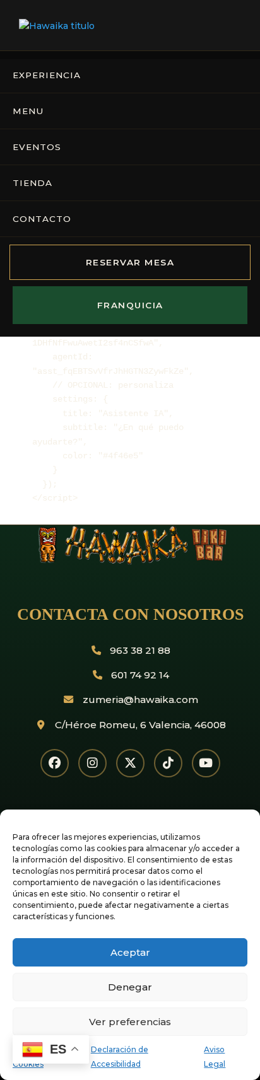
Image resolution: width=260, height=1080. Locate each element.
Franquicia (130, 305)
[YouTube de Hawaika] (206, 763)
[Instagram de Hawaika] (92, 763)
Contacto (42, 219)
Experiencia (47, 75)
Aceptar (130, 952)
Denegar (130, 987)
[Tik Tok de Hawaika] (168, 763)
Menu (28, 111)
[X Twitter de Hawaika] (130, 763)
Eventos (37, 147)
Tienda (32, 183)
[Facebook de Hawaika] (54, 763)
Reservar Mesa (130, 262)
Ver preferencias (130, 1022)
